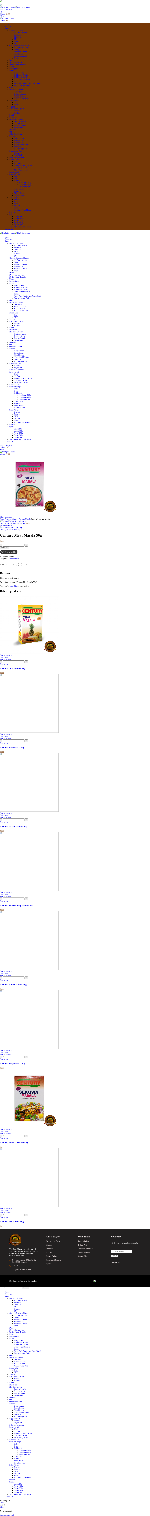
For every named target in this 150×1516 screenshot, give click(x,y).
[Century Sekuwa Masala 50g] (29, 1127)
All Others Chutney (21, 48)
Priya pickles (19, 140)
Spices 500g (18, 223)
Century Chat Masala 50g (12, 668)
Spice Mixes (14, 197)
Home (2, 519)
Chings (16, 50)
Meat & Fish (18, 128)
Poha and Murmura (16, 157)
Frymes (17, 111)
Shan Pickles (19, 54)
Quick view (4, 657)
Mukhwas (13, 117)
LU (15, 43)
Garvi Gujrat (18, 189)
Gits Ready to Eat (20, 168)
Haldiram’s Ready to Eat (23, 166)
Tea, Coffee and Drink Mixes (20, 227)
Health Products (20, 94)
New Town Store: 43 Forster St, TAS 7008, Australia (29, 5)
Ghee (11, 88)
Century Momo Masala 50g (10, 530)
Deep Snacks (19, 73)
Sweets (12, 212)
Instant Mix (13, 100)
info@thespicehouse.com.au (12, 3)
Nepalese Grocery (16, 119)
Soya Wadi (18, 155)
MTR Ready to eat (21, 170)
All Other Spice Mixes (22, 210)
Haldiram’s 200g (25, 183)
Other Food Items (15, 134)
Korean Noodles (20, 126)
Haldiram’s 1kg (24, 187)
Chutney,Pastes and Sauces (19, 45)
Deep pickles (19, 138)
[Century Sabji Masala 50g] (29, 1048)
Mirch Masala (19, 193)
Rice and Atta (14, 172)
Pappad (17, 153)
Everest (17, 199)
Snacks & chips (15, 174)
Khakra (17, 113)
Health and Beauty (16, 90)
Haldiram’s (18, 180)
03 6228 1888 (16, 1)
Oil (10, 132)
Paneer (16, 81)
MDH (16, 204)
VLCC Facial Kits (21, 98)
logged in (13, 586)
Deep (16, 178)
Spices (11, 214)
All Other (17, 164)
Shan (16, 208)
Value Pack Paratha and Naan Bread (27, 83)
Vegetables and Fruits (22, 85)
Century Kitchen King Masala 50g (13, 523)
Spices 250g (18, 220)
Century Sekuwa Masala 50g (14, 1142)
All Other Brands (20, 33)
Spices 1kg (18, 225)
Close (2, 1503)
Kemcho (17, 191)
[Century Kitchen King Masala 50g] (29, 890)
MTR (16, 104)
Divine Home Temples (17, 64)
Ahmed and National (22, 145)
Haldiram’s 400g (25, 185)
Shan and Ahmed (20, 56)
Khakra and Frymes (16, 109)
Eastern (17, 201)
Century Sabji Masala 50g (12, 1063)
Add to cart (4, 548)
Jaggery (12, 107)
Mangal (17, 206)
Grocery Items (19, 123)
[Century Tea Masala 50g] (29, 1206)
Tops (16, 58)
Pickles (12, 136)
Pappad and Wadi (15, 151)
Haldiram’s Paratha (21, 75)
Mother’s (17, 147)
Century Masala (20, 121)
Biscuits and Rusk (16, 31)
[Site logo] (7, 7)
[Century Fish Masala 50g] (29, 732)
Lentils (11, 115)
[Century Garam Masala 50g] (29, 811)
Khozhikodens (19, 195)
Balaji (16, 176)
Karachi (17, 41)
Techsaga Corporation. (28, 1281)
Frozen (12, 71)
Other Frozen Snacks (22, 79)
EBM (16, 39)
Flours (11, 66)
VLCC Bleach (19, 96)
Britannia (17, 35)
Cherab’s (17, 37)
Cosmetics (18, 92)
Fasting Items (14, 69)
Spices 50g (18, 216)
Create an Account (7, 1515)
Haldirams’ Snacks (21, 77)
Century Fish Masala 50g (12, 747)
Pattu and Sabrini (20, 52)
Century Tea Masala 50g (12, 1221)
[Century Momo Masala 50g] (29, 969)
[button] (4, 664)
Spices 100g (18, 218)
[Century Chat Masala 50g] (29, 653)
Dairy (11, 60)
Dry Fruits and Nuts (16, 62)
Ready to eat (14, 159)
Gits (15, 102)
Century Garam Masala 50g (13, 826)
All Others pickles (20, 149)
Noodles (12, 130)
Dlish (16, 161)
